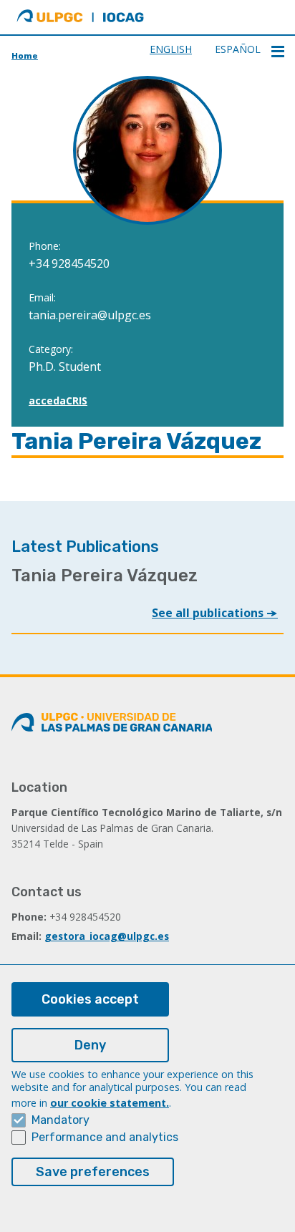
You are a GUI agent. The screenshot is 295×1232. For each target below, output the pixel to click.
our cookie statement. (109, 1103)
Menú (278, 51)
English (171, 49)
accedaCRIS (58, 400)
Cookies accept (90, 999)
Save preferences (93, 1172)
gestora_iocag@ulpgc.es (106, 936)
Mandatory (61, 1120)
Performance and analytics (105, 1137)
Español (238, 49)
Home (24, 56)
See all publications (209, 613)
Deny (90, 1045)
